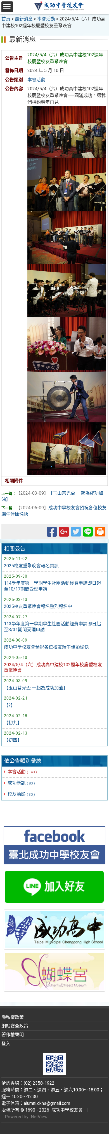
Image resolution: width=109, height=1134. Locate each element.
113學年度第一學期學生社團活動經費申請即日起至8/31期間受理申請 (52, 626)
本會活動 (22, 771)
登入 (5, 1043)
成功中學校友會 (66, 1110)
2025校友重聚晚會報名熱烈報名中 (38, 606)
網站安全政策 (14, 1026)
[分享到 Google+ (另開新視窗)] (64, 534)
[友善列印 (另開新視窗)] (100, 531)
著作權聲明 (12, 1034)
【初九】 (13, 722)
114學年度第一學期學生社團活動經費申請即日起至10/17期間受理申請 (52, 586)
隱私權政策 (12, 1017)
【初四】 (13, 740)
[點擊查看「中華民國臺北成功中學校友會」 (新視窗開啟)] (54, 845)
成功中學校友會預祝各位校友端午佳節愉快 (46, 647)
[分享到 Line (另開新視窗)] (88, 534)
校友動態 (21, 794)
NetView (39, 1116)
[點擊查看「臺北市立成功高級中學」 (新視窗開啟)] (54, 929)
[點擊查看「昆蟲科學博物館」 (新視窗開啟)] (54, 971)
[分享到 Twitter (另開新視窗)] (76, 534)
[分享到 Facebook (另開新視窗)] (52, 534)
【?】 (9, 705)
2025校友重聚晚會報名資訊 (31, 565)
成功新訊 (21, 783)
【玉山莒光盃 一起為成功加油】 (36, 688)
